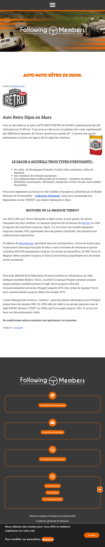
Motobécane (26, 243)
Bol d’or (86, 223)
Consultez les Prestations (52, 459)
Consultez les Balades (52, 432)
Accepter (91, 535)
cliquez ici (48, 539)
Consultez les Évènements (52, 405)
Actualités (18, 327)
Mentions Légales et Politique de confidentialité (53, 516)
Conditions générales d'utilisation (52, 521)
